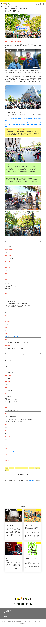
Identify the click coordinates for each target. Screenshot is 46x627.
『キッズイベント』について (9, 610)
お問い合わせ (6, 611)
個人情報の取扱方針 (7, 615)
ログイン (6, 478)
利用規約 (5, 613)
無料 (7, 468)
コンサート (12, 468)
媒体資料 (5, 616)
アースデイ (32, 468)
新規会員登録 (32, 480)
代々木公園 (38, 468)
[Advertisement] (23, 494)
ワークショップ (18, 468)
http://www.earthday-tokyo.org (11, 336)
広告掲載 (5, 612)
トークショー (25, 468)
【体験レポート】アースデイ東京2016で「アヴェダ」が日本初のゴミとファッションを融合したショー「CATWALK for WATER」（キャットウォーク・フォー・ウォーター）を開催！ (23, 124)
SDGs (7, 470)
